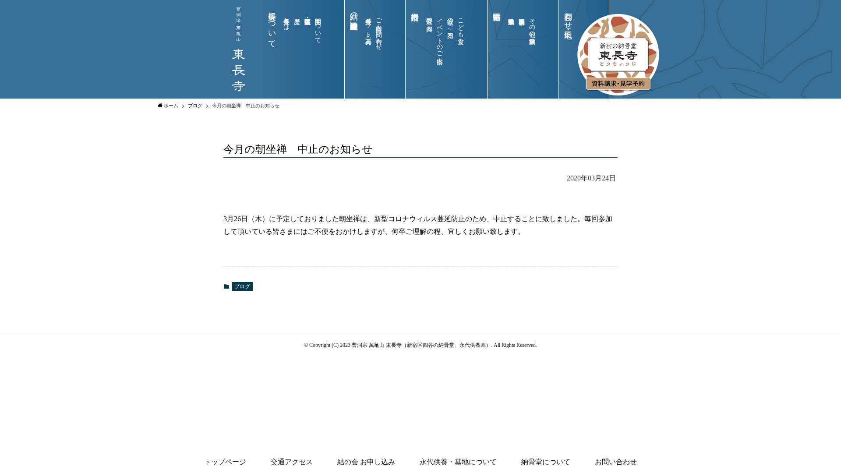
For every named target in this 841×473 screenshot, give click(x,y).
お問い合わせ (616, 462)
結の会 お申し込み (366, 462)
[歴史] (297, 52)
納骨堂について (545, 462)
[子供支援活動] (511, 52)
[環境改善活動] (521, 52)
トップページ (225, 462)
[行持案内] (415, 56)
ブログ (242, 286)
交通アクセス (292, 462)
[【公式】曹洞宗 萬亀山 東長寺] (238, 49)
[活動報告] (497, 56)
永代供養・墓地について (458, 462)
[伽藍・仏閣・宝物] (307, 52)
